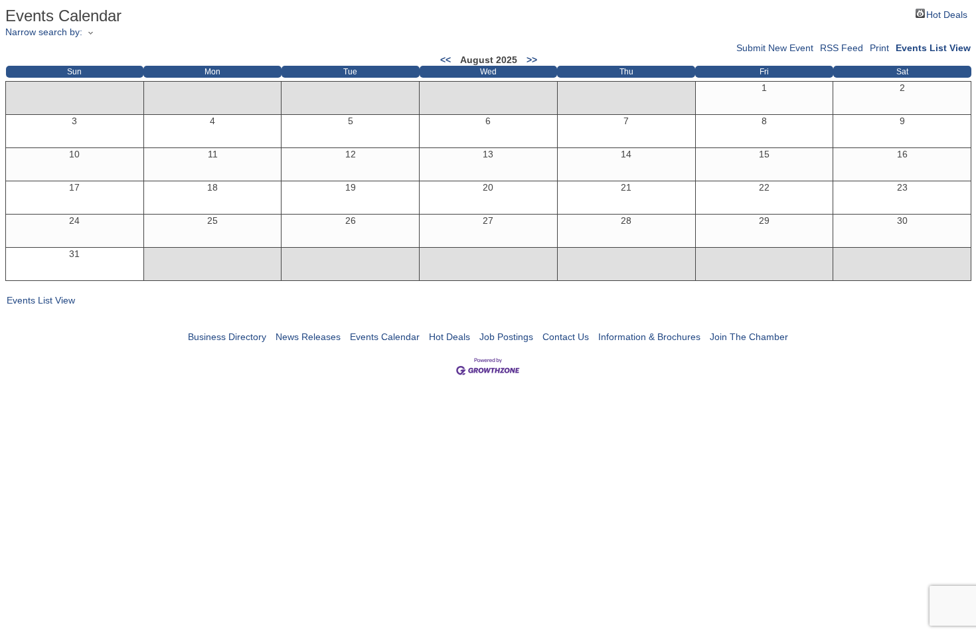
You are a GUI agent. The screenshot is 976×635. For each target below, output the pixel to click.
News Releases (308, 336)
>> (532, 59)
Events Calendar (385, 336)
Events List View (933, 48)
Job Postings (506, 336)
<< (445, 59)
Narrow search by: (43, 32)
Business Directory (227, 336)
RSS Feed (841, 48)
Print (879, 48)
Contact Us (565, 336)
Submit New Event (774, 48)
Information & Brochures (649, 336)
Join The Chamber (749, 336)
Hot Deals (946, 13)
